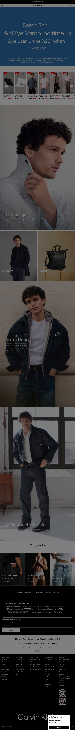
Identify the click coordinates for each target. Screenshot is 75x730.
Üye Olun (58, 727)
